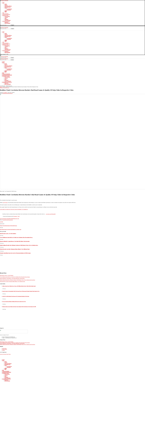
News (3, 3)
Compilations (9, 38)
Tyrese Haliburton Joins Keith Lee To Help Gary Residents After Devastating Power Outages (15, 342)
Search (12, 28)
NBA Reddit (11, 218)
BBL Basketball (7, 23)
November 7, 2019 (16, 216)
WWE (6, 11)
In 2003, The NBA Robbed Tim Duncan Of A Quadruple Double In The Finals (15, 296)
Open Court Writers (8, 6)
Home (3, 2)
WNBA (6, 10)
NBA (3, 12)
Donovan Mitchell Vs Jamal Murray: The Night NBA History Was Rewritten (15, 241)
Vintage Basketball (5, 13)
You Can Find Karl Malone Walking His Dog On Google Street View (14, 301)
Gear (6, 18)
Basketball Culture (5, 15)
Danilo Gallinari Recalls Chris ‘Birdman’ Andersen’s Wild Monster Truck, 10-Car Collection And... (19, 245)
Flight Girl (6, 22)
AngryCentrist (5, 202)
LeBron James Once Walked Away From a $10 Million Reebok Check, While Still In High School (19, 286)
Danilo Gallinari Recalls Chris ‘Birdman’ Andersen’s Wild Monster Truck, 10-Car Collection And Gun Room (17, 344)
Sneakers (6, 19)
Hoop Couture (7, 16)
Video (6, 37)
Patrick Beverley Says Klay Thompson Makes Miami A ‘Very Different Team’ (15, 249)
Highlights (9, 9)
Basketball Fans (8, 36)
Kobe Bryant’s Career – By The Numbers (8, 233)
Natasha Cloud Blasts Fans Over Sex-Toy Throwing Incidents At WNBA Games (15, 253)
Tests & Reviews (8, 20)
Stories (6, 5)
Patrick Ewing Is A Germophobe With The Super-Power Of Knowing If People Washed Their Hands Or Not (20, 291)
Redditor (14, 218)
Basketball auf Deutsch (6, 21)
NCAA (6, 4)
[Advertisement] (34, 263)
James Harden (7, 218)
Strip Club (17, 218)
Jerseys (6, 17)
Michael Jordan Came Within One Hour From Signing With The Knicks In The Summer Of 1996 (19, 306)
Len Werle (5, 92)
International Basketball (6, 14)
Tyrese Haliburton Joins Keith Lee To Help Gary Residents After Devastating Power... (16, 237)
